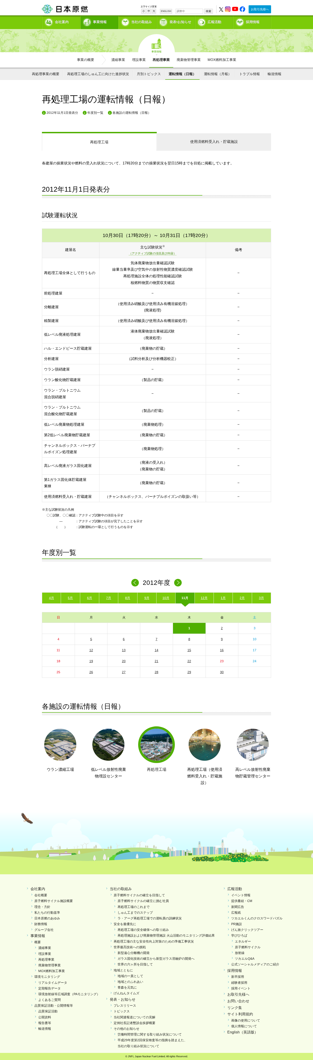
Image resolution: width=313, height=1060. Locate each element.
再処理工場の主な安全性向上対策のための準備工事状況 (154, 941)
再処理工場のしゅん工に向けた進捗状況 (98, 74)
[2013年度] (178, 582)
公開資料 (44, 1017)
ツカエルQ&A (244, 958)
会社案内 (62, 22)
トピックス (122, 1011)
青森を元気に (127, 987)
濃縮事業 (118, 60)
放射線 (239, 953)
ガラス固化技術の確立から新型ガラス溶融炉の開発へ (156, 958)
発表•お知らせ (180, 22)
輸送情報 (274, 74)
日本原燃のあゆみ (47, 918)
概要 (37, 942)
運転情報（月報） (217, 74)
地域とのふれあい (130, 982)
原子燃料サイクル (248, 947)
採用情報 (253, 22)
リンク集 (234, 1008)
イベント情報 (240, 895)
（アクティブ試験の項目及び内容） (152, 253)
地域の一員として (130, 976)
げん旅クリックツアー (247, 930)
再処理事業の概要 (45, 74)
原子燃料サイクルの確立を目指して (139, 895)
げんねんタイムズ (126, 993)
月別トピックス (149, 74)
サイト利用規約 (240, 1014)
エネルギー (243, 941)
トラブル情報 (249, 74)
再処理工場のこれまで (134, 907)
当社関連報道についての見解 (134, 1017)
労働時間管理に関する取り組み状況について (150, 1034)
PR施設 (236, 924)
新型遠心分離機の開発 (134, 953)
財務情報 (40, 924)
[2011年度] (135, 582)
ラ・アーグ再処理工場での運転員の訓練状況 (150, 918)
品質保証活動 (48, 1011)
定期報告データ (49, 988)
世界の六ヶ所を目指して (135, 964)
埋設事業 (139, 60)
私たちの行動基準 (47, 912)
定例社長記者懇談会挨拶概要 (134, 1023)
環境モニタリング (47, 976)
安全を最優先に (125, 924)
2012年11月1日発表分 (62, 112)
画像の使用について (245, 1020)
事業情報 (100, 22)
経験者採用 (239, 982)
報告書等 (44, 1023)
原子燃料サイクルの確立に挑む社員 (143, 901)
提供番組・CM (241, 901)
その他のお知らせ (126, 1028)
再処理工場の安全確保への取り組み (143, 930)
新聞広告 (237, 907)
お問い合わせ (238, 1001)
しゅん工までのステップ (135, 912)
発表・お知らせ (122, 999)
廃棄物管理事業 (189, 60)
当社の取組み (141, 22)
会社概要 (40, 895)
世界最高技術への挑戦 (130, 947)
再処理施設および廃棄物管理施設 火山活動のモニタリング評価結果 (166, 935)
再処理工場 (99, 142)
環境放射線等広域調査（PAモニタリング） (69, 994)
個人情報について (244, 1026)
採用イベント (240, 988)
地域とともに (123, 970)
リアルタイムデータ (52, 982)
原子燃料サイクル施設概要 (53, 901)
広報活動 (214, 22)
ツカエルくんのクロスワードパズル (257, 918)
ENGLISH (166, 11)
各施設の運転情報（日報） (132, 112)
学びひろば (239, 935)
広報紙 (236, 912)
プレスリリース (125, 1005)
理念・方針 (42, 907)
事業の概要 (85, 60)
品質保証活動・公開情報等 (53, 1005)
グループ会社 (44, 930)
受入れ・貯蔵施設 (214, 142)
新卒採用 (237, 976)
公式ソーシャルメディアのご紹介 (255, 964)
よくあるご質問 (49, 1000)
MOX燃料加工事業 (222, 60)
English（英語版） (242, 1032)
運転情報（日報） (182, 74)
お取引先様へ (260, 9)
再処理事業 (161, 60)
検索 (208, 11)
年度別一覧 (95, 112)
